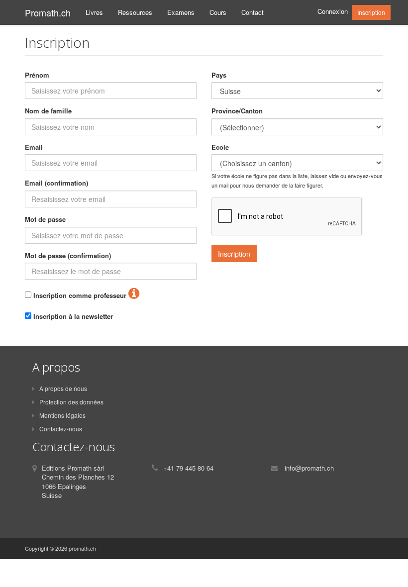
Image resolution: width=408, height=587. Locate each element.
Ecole (220, 147)
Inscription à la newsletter (72, 316)
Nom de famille (48, 110)
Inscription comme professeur (78, 295)
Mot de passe (45, 219)
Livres (94, 12)
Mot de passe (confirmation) (68, 255)
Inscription (371, 12)
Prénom (37, 75)
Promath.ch (48, 12)
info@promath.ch (309, 468)
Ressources (135, 12)
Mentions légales (62, 415)
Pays (218, 75)
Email (34, 147)
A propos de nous (63, 388)
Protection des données (71, 401)
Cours (217, 12)
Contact (252, 12)
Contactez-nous (60, 428)
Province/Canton (237, 110)
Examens (181, 12)
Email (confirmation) (56, 183)
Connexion (332, 11)
